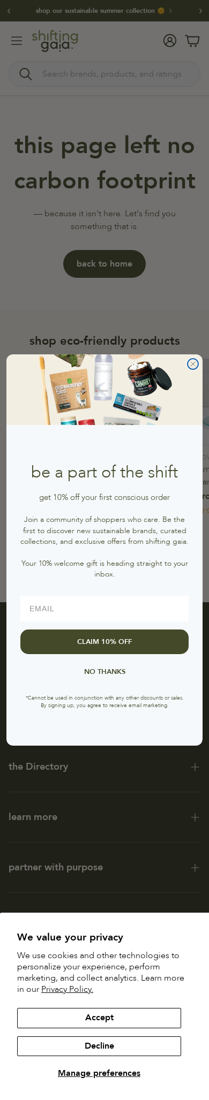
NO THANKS (104, 672)
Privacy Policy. (67, 989)
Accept (99, 1017)
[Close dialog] (193, 364)
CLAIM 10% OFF (104, 642)
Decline (99, 1046)
